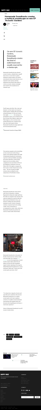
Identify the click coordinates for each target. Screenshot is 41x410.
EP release (17, 334)
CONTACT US (24, 378)
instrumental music (18, 336)
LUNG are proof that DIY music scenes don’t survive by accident (15, 356)
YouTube (6, 408)
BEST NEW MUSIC (24, 381)
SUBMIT (35, 10)
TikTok (13, 408)
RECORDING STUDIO (25, 380)
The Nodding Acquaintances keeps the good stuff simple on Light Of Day (24, 361)
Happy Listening (9, 336)
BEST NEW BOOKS (25, 383)
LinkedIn (16, 408)
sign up (37, 397)
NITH (2, 401)
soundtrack (11, 115)
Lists (2, 400)
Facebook (2, 408)
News (2, 390)
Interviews (3, 393)
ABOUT (22, 377)
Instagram (9, 408)
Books (2, 397)
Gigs (2, 394)
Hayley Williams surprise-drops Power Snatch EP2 (33, 355)
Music (4, 26)
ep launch (11, 334)
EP (7, 334)
